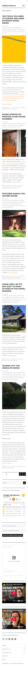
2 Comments (14, 188)
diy (6, 186)
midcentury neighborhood (8, 278)
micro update (18, 186)
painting (13, 108)
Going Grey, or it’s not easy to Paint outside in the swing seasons (13, 287)
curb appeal (22, 107)
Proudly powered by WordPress (17, 663)
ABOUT (4, 645)
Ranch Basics (21, 276)
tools (16, 108)
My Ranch (19, 185)
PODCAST (5, 656)
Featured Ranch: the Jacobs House (13, 195)
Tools (18, 107)
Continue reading (6, 104)
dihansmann (7, 107)
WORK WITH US (6, 649)
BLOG (3, 659)
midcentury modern (6, 188)
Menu (23, 5)
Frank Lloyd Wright (10, 277)
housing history (17, 277)
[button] (27, 1)
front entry (13, 186)
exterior (9, 108)
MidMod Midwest (9, 6)
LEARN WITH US (6, 652)
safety (16, 360)
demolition (4, 108)
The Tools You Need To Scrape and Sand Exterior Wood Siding (13, 19)
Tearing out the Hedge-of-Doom (11, 367)
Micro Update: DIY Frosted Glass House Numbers (13, 116)
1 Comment (23, 278)
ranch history (16, 278)
